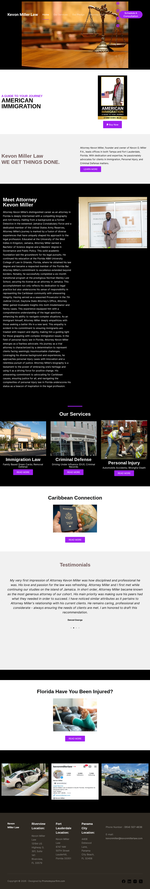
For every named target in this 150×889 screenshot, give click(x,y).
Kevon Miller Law (22, 14)
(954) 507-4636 (133, 827)
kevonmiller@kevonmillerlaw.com (124, 838)
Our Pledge (78, 14)
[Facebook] (117, 3)
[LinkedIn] (117, 11)
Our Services (60, 14)
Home (45, 14)
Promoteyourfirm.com (53, 881)
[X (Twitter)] (117, 25)
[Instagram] (117, 18)
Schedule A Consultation (130, 15)
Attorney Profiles (98, 14)
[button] (112, 124)
